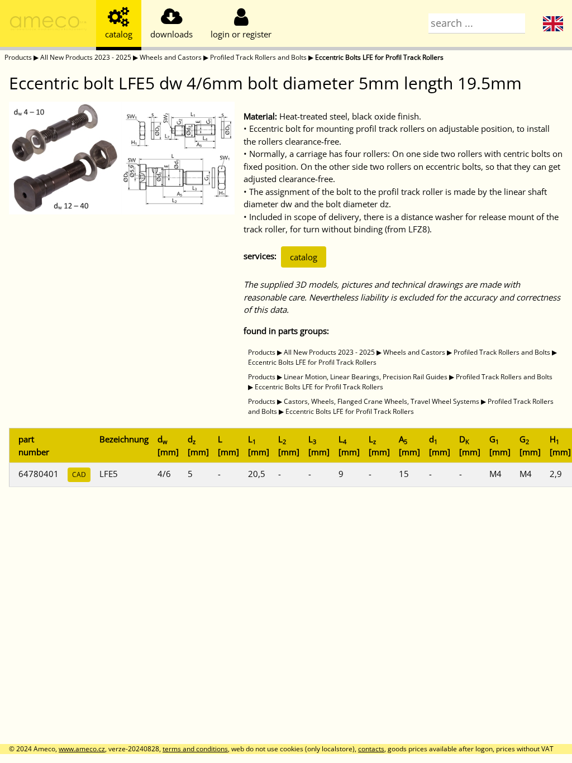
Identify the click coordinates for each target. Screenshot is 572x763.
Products (18, 57)
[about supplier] (48, 25)
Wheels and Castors (171, 57)
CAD (79, 474)
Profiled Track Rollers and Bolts (258, 57)
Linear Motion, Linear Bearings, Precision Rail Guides (365, 377)
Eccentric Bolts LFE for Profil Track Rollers (379, 57)
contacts (371, 749)
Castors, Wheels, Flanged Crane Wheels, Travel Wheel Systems (381, 401)
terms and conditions (195, 749)
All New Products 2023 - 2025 (85, 57)
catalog (303, 257)
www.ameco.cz (82, 749)
